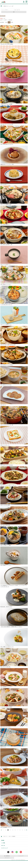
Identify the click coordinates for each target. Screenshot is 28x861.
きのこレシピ (5, 836)
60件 (12, 22)
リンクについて (21, 855)
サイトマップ (7, 857)
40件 (9, 22)
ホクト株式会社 (1, 836)
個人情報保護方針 (7, 855)
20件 (6, 22)
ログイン (24, 2)
